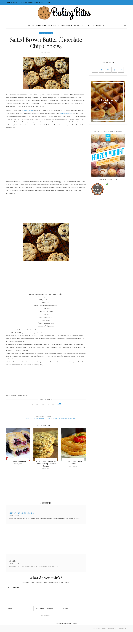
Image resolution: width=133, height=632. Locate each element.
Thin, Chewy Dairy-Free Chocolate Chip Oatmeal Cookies (46, 463)
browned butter (27, 110)
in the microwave (66, 113)
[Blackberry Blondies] (18, 444)
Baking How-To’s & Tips (46, 25)
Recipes (31, 25)
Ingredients (79, 25)
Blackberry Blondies (18, 461)
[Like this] (58, 405)
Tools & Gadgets (65, 25)
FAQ (21, 3)
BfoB (88, 25)
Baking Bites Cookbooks (42, 3)
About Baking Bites (12, 3)
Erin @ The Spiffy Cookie (21, 512)
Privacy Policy (28, 3)
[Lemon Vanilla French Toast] (73, 444)
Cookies (42, 33)
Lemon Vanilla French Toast (73, 462)
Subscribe (97, 25)
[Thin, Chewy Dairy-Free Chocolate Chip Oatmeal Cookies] (45, 444)
